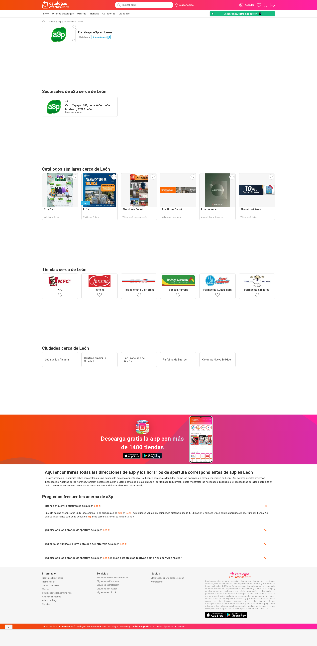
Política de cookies (175, 626)
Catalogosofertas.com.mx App (57, 593)
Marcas (45, 589)
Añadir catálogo (49, 600)
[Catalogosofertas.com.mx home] (55, 5)
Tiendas (94, 13)
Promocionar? (49, 581)
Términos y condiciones (131, 626)
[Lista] (272, 5)
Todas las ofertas (50, 585)
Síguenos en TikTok (106, 592)
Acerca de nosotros (51, 596)
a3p (59, 21)
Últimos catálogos (63, 13)
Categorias (108, 13)
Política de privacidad (154, 626)
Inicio (45, 13)
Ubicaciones (70, 21)
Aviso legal (113, 626)
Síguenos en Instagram (108, 585)
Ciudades (124, 13)
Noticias (46, 604)
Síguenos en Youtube (107, 588)
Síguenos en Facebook (108, 581)
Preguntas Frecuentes (52, 578)
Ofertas (81, 13)
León (97, 505)
